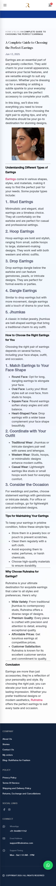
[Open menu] (4, 5)
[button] (48, 865)
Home (8, 32)
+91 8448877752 (18, 831)
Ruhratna (36, 700)
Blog (17, 32)
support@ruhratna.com (21, 843)
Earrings (10, 179)
